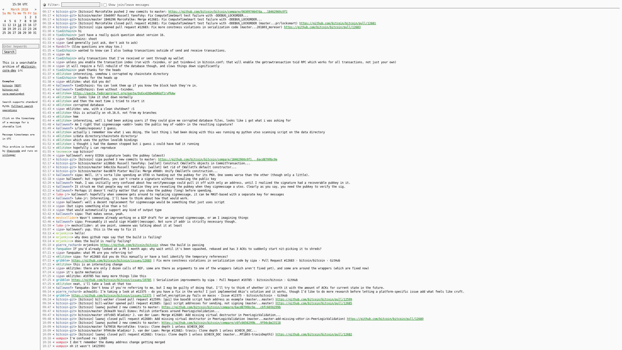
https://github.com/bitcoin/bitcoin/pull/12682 (314, 334)
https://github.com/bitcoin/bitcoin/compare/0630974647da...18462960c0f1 (227, 11)
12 (9, 25)
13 (14, 25)
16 (29, 25)
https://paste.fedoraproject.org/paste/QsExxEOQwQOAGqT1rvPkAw (124, 93)
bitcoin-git (10, 89)
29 (24, 33)
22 (24, 29)
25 (4, 33)
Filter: (54, 5)
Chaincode (13, 150)
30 (29, 33)
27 (14, 33)
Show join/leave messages (128, 5)
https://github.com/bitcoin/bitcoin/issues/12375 (111, 295)
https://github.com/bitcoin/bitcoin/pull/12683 (322, 27)
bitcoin (7, 85)
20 (14, 29)
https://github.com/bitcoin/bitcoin (129, 245)
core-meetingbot (13, 93)
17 (34, 25)
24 (34, 29)
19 (9, 29)
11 (4, 25)
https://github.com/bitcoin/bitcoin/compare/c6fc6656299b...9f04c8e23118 (221, 322)
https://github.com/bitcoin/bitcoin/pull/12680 (385, 319)
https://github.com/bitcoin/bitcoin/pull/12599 (314, 299)
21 (19, 29)
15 (24, 25)
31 (34, 33)
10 (34, 21)
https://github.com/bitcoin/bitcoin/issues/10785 (111, 280)
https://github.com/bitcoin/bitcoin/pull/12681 (337, 23)
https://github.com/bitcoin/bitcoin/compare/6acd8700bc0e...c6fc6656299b (221, 307)
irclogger (9, 155)
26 (9, 33)
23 (29, 29)
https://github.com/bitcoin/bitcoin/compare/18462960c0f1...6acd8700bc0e (217, 159)
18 (4, 29)
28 (19, 33)
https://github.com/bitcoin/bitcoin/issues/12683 (111, 260)
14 (19, 25)
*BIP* (17, 85)
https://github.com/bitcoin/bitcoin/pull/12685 (314, 303)
